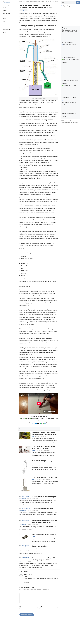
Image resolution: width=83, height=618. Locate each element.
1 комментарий (37, 10)
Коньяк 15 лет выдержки (68, 57)
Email (41, 606)
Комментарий (22, 592)
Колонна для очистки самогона (42, 508)
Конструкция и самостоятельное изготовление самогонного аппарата (70, 82)
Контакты (5, 32)
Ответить (27, 582)
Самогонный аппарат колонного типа (44, 477)
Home (20, 1)
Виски (4, 24)
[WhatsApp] (43, 423)
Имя (20, 606)
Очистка (4, 10)
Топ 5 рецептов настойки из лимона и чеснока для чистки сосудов (69, 115)
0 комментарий (43, 436)
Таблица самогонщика (8, 16)
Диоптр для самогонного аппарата (44, 534)
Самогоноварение (7, 5)
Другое (4, 18)
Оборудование (6, 13)
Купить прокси (6, 29)
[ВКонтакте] (32, 423)
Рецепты (5, 7)
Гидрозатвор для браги (40, 546)
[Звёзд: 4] (37, 418)
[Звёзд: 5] (42, 418)
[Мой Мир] (36, 423)
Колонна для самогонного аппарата (44, 497)
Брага (4, 21)
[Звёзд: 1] (22, 418)
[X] (38, 423)
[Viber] (41, 423)
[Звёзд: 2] (27, 418)
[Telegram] (45, 423)
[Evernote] (40, 423)
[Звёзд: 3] (32, 418)
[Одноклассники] (34, 423)
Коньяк (4, 26)
